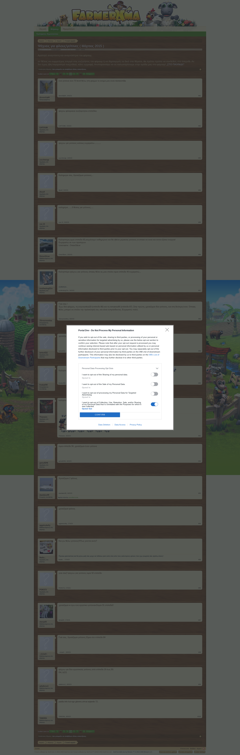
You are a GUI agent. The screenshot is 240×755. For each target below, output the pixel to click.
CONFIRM (100, 415)
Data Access (120, 425)
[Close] (168, 330)
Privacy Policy (136, 425)
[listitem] (120, 368)
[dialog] (120, 377)
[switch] (154, 374)
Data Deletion (104, 425)
